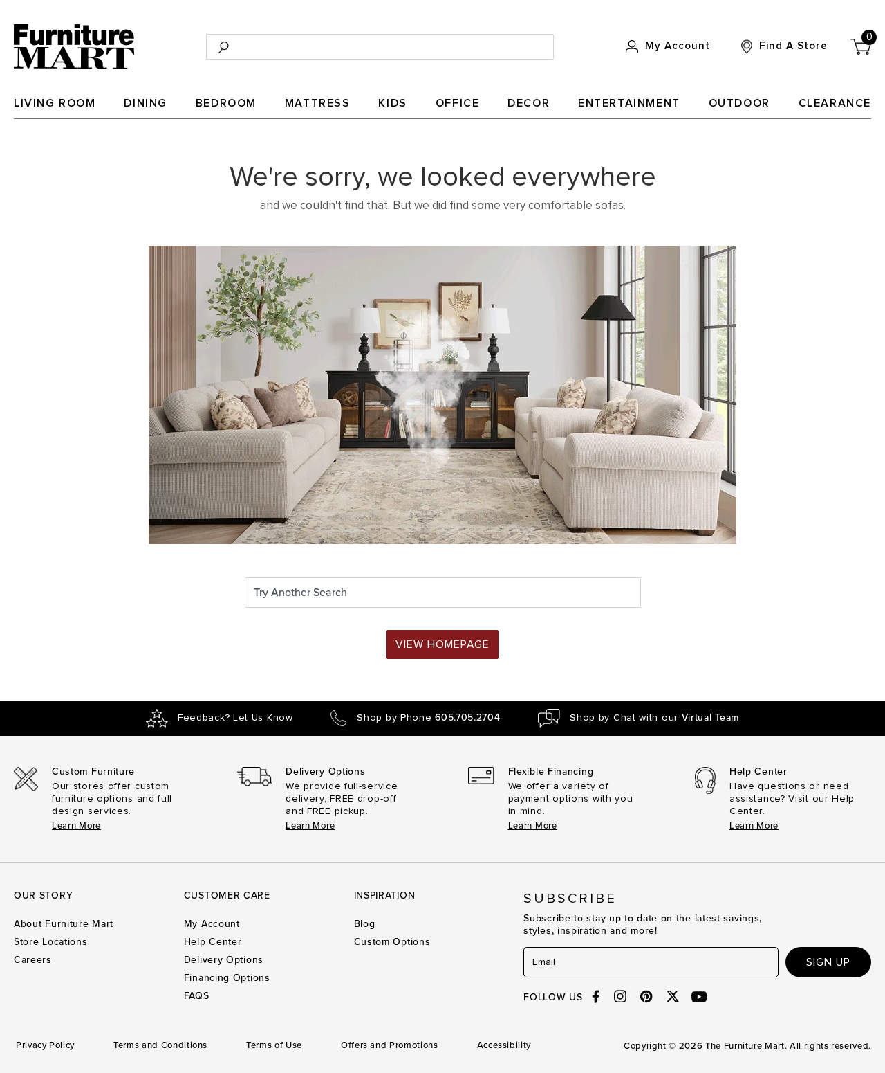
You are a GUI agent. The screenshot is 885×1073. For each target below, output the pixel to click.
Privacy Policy (45, 1045)
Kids (392, 103)
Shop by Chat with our (654, 718)
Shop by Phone (428, 718)
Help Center (213, 942)
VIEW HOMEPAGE (442, 644)
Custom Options (392, 942)
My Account (212, 924)
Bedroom (226, 103)
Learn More (76, 825)
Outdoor (739, 103)
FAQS (196, 996)
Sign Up (828, 962)
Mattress (318, 103)
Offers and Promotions (389, 1045)
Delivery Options (223, 960)
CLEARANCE (835, 103)
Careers (33, 960)
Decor (528, 103)
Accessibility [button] (504, 1045)
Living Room (55, 103)
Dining (145, 103)
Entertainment (629, 103)
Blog (364, 924)
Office (458, 103)
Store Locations (51, 942)
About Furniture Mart (63, 924)
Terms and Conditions (160, 1045)
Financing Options (227, 978)
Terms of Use (274, 1045)
